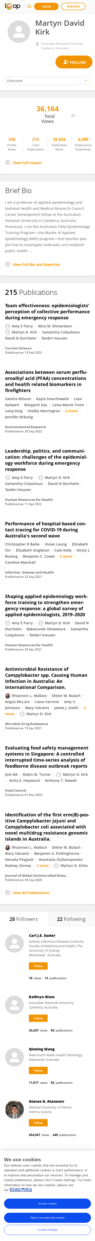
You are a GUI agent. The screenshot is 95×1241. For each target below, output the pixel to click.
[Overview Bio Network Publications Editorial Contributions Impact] (47, 80)
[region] (47, 1196)
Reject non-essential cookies (47, 1217)
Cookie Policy (21, 1190)
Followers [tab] (23, 919)
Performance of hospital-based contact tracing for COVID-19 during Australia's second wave (45, 530)
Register (73, 6)
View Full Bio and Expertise (36, 264)
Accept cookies (47, 1203)
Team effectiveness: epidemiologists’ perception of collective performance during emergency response (47, 311)
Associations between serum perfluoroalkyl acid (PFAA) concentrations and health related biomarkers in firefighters (46, 381)
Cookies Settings (47, 1229)
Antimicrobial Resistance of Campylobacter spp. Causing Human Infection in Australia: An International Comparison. (46, 678)
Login (46, 6)
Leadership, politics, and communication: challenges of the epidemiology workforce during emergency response (46, 460)
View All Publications (31, 892)
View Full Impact (27, 162)
